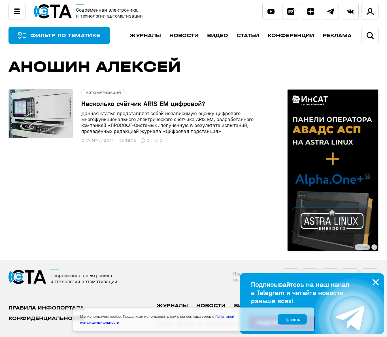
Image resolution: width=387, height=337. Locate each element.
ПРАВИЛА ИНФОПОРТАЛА (46, 308)
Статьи (248, 36)
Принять (292, 319)
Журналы (145, 36)
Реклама (337, 36)
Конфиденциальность (46, 318)
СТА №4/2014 (98, 140)
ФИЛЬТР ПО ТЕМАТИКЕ (65, 36)
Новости (184, 36)
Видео (217, 36)
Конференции (291, 36)
